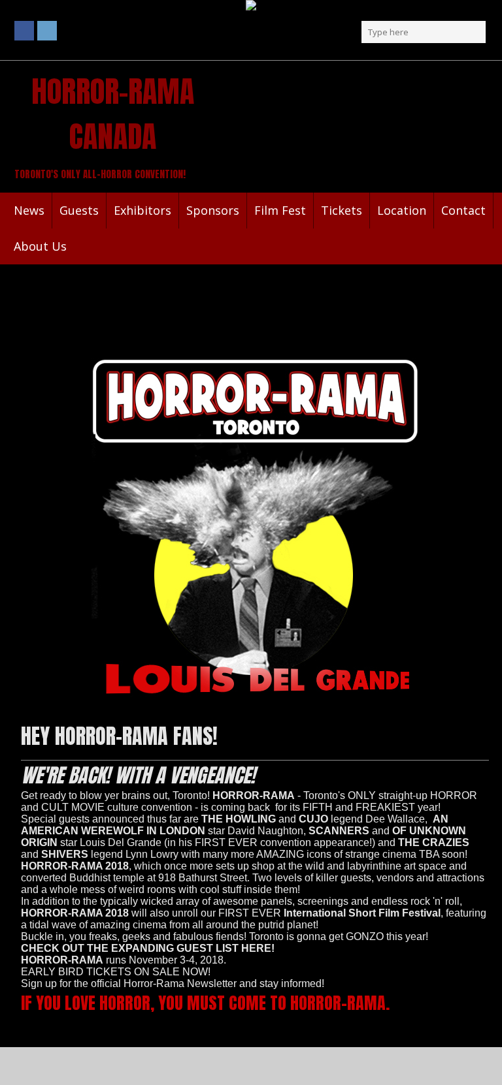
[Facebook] (24, 30)
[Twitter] (47, 30)
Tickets (341, 210)
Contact (463, 210)
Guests (79, 210)
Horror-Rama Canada (112, 114)
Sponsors (212, 210)
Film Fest (280, 210)
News (29, 210)
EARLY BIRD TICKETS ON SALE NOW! (115, 971)
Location (401, 210)
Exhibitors (142, 210)
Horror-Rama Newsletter (180, 983)
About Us (40, 246)
